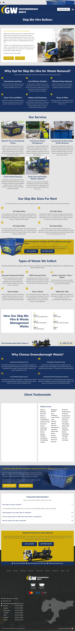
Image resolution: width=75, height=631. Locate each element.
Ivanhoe (42, 442)
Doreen (42, 426)
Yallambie (65, 436)
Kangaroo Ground (54, 410)
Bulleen (42, 416)
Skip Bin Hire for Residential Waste (12, 142)
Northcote (54, 429)
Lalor (52, 419)
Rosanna (53, 441)
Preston (53, 435)
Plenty (53, 433)
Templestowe (66, 416)
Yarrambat (65, 440)
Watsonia (65, 428)
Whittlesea (65, 430)
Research (54, 437)
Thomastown (66, 418)
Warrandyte (65, 424)
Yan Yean (64, 438)
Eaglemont (43, 428)
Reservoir (54, 439)
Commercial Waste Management (37, 142)
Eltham (42, 432)
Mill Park (53, 425)
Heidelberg (43, 438)
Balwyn (42, 409)
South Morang (66, 412)
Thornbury (65, 420)
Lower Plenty (55, 417)
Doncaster (43, 424)
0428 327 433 (63, 246)
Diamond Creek (45, 422)
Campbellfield (44, 420)
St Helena (65, 414)
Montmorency (55, 427)
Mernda (53, 423)
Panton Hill (54, 431)
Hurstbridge (44, 440)
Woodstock (65, 434)
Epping (42, 434)
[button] (72, 9)
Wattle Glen (65, 426)
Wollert (64, 432)
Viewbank (65, 422)
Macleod (53, 421)
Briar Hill (43, 414)
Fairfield (42, 436)
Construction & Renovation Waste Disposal (62, 142)
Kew (52, 413)
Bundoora (43, 418)
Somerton (65, 409)
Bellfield (43, 412)
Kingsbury (54, 415)
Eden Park (43, 430)
